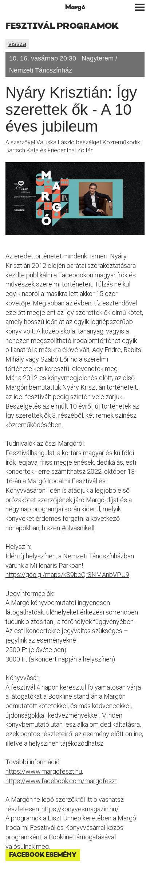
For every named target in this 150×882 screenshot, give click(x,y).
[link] (61, 781)
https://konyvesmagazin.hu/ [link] (80, 809)
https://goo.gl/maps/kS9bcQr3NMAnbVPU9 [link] (67, 574)
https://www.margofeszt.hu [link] (43, 771)
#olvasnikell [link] (78, 528)
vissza (17, 43)
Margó (75, 7)
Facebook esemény (42, 855)
